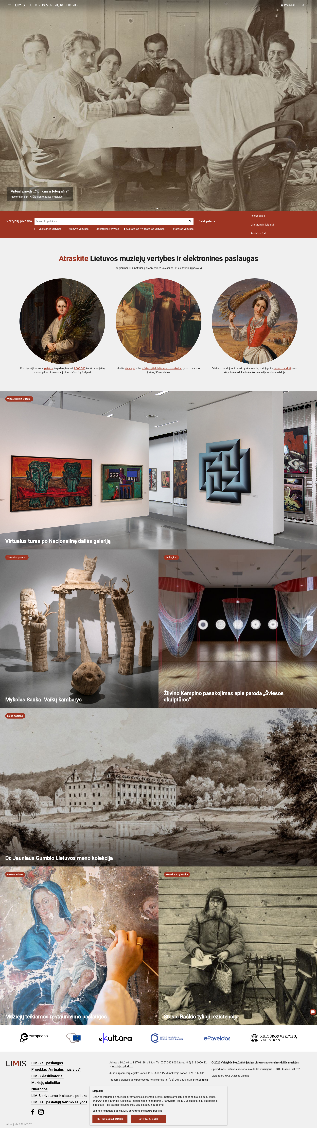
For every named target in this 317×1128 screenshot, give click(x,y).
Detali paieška (207, 221)
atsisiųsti (130, 368)
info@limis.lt (200, 1079)
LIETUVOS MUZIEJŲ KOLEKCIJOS (54, 5)
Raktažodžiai (258, 233)
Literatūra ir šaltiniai (262, 224)
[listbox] (19, 399)
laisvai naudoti (282, 368)
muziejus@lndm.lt (122, 1066)
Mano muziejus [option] (15, 716)
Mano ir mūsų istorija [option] (177, 874)
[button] (152, 208)
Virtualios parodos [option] (17, 557)
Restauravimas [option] (15, 874)
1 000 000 (79, 368)
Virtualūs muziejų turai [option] (19, 399)
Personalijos (257, 215)
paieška (48, 368)
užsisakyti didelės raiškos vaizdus (161, 368)
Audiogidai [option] (171, 557)
